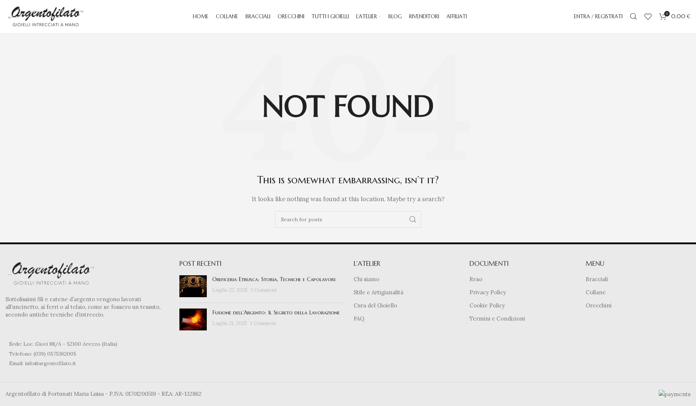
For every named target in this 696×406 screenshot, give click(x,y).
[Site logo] (45, 15)
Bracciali (597, 279)
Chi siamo (366, 279)
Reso (475, 279)
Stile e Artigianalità (378, 292)
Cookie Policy (487, 305)
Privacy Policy (487, 292)
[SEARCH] (412, 219)
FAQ (359, 318)
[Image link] (51, 272)
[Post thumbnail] (193, 286)
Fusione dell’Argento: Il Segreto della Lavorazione (276, 312)
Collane (596, 292)
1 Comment (264, 290)
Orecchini (599, 305)
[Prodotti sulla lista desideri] (648, 16)
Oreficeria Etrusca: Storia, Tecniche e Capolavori (273, 279)
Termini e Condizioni (497, 318)
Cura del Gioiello (375, 305)
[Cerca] (633, 16)
